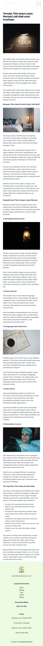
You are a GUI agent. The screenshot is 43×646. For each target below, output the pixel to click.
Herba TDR (31, 552)
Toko (21, 592)
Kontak (21, 597)
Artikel (22, 595)
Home (22, 587)
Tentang (21, 590)
